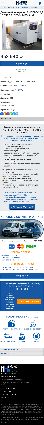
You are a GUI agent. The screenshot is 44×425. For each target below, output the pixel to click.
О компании (6, 391)
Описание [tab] (6, 119)
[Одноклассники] (4, 113)
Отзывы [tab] (5, 354)
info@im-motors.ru (10, 377)
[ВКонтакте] (1, 113)
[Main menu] (3, 3)
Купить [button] (20, 63)
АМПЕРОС (19, 90)
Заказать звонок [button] (28, 301)
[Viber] (7, 113)
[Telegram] (16, 113)
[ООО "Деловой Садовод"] (22, 3)
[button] (22, 70)
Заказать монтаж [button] (22, 207)
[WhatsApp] (10, 113)
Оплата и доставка (9, 394)
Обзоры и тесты (8, 388)
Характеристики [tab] (9, 350)
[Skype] (13, 113)
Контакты (5, 397)
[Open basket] (40, 3)
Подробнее (22, 275)
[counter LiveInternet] (2, 402)
